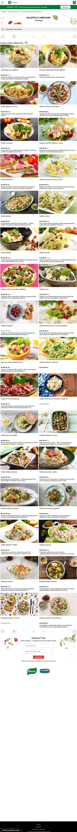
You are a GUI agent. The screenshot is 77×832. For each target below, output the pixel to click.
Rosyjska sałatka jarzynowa (9, 508)
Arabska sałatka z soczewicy (48, 435)
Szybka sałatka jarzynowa (9, 472)
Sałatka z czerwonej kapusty (10, 399)
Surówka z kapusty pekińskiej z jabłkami (52, 70)
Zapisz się (39, 657)
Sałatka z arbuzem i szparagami (49, 106)
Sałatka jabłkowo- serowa (9, 106)
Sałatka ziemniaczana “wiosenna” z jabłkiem (53, 399)
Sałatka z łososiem (7, 143)
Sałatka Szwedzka (6, 179)
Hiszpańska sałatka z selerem (10, 618)
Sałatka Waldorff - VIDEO (9, 545)
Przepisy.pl (4, 11)
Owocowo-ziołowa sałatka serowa (12, 362)
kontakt (38, 824)
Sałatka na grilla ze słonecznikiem (50, 618)
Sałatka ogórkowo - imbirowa (48, 362)
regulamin (38, 827)
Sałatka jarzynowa (45, 545)
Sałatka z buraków (7, 326)
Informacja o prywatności (38, 829)
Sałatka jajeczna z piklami (9, 435)
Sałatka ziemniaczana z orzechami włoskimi (53, 326)
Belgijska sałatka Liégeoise (48, 581)
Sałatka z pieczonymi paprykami (49, 508)
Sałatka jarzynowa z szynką (48, 472)
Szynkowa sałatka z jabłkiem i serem (51, 143)
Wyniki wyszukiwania (13, 11)
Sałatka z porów (44, 252)
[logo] (13, 2)
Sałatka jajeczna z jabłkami (9, 70)
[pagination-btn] (74, 36)
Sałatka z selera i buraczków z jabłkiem (13, 289)
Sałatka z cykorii (44, 216)
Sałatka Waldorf (6, 216)
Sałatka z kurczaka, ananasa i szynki (50, 179)
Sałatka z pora (43, 289)
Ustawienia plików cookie (10, 830)
